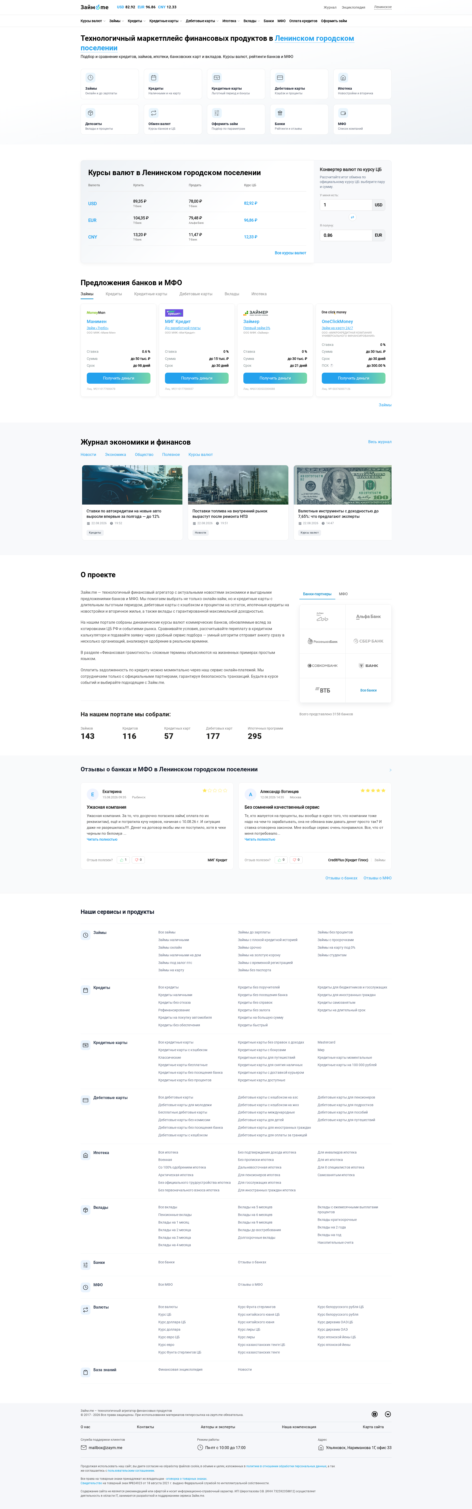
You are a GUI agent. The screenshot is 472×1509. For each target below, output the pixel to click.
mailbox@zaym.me (105, 1447)
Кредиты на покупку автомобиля (185, 1017)
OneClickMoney (337, 321)
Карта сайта (373, 1427)
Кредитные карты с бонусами (262, 1050)
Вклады (250, 21)
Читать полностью (102, 839)
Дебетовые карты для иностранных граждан (274, 1127)
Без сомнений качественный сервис (282, 807)
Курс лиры (246, 1337)
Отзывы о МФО (378, 878)
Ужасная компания (106, 807)
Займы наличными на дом (179, 955)
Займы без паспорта (254, 970)
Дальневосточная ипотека (259, 1167)
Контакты (145, 1427)
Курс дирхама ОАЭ (333, 1329)
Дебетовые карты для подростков (345, 1105)
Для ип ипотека (330, 1160)
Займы (114, 21)
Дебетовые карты (200, 21)
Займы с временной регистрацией (265, 963)
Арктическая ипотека (175, 1175)
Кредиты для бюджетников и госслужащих (352, 987)
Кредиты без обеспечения (179, 1025)
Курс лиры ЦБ (249, 1329)
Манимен (96, 321)
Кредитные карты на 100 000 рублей (347, 1065)
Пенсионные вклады (175, 1215)
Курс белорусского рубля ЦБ (341, 1307)
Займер (251, 321)
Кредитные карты (163, 21)
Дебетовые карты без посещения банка (190, 1127)
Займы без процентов (335, 932)
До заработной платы (183, 328)
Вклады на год (329, 1235)
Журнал (330, 7)
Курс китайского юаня (256, 1322)
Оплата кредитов (303, 21)
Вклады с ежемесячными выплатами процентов (348, 1209)
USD (120, 7)
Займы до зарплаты (254, 932)
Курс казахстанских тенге (259, 1352)
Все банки (368, 690)
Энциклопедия (353, 7)
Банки (269, 21)
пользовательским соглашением (131, 1470)
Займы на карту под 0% (336, 947)
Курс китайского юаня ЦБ (259, 1314)
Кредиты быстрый (253, 1025)
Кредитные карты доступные (261, 1080)
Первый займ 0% (256, 328)
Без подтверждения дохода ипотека (267, 1152)
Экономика (115, 454)
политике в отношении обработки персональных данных (286, 1466)
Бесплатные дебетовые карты (182, 1112)
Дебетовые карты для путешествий (346, 1120)
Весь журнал (380, 441)
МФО (282, 21)
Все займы (167, 932)
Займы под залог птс (175, 963)
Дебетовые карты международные (266, 1112)
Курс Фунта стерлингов (257, 1307)
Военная (165, 1160)
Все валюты (168, 1307)
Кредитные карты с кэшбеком (182, 1050)
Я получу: (327, 225)
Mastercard (326, 1042)
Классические (169, 1057)
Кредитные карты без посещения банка (190, 1072)
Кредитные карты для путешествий (266, 1057)
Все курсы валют (290, 253)
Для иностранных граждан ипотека (267, 1190)
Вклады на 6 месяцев (255, 1215)
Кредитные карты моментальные (345, 1057)
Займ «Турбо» (98, 328)
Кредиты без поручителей (259, 987)
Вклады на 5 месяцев (255, 1207)
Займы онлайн (170, 947)
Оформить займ (334, 21)
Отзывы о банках (341, 878)
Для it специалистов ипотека (341, 1167)
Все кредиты (168, 987)
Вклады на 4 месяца (174, 1245)
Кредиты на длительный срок (342, 1010)
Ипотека (229, 21)
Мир (321, 1050)
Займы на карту (171, 970)
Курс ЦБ (250, 185)
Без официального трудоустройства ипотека (194, 1183)
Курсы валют (91, 21)
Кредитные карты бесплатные (182, 1065)
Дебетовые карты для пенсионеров (346, 1097)
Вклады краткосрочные (337, 1220)
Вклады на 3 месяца (174, 1238)
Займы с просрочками (336, 940)
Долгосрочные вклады (256, 1238)
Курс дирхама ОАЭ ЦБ (335, 1322)
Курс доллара (169, 1329)
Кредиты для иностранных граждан (347, 995)
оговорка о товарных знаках (186, 1479)
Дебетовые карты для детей (261, 1120)
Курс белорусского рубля (338, 1314)
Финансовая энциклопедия (180, 1369)
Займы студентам (332, 955)
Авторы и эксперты (218, 1427)
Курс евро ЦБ (169, 1337)
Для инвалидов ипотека (337, 1152)
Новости (88, 454)
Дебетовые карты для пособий (343, 1112)
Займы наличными (173, 940)
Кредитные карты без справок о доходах (271, 1042)
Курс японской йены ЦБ (337, 1337)
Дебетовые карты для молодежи (185, 1105)
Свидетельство (91, 1483)
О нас (85, 1427)
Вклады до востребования (259, 1230)
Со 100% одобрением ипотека (182, 1167)
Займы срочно (249, 947)
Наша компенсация (299, 1427)
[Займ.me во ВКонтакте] (388, 1414)
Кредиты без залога (254, 1010)
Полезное (171, 454)
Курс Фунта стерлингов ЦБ (179, 1352)
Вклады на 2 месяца (174, 1230)
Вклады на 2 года (332, 1227)
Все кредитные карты (175, 1042)
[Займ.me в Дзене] (375, 1414)
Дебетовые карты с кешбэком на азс (268, 1097)
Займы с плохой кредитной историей (267, 940)
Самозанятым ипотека (336, 1175)
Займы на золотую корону (259, 955)
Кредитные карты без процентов (184, 1080)
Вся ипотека (168, 1152)
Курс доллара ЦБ (172, 1322)
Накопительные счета (336, 1242)
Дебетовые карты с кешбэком (182, 1135)
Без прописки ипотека (256, 1160)
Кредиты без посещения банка (263, 995)
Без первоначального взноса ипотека (189, 1190)
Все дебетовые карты (175, 1097)
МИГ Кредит (178, 321)
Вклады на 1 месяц (173, 1222)
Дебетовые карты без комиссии (184, 1120)
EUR (141, 7)
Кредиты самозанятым (336, 1002)
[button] (382, 7)
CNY (161, 7)
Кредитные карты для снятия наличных (270, 1065)
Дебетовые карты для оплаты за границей (272, 1135)
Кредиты (135, 21)
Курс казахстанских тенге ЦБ (261, 1345)
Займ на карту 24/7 (337, 328)
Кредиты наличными (175, 995)
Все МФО (165, 1284)
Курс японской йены (334, 1345)
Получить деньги (118, 378)
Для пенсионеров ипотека (259, 1175)
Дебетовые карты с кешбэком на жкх (268, 1105)
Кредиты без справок (255, 1002)
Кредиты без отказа (174, 1002)
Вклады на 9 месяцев (255, 1222)
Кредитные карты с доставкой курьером (271, 1072)
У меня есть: (329, 195)
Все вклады (167, 1207)
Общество (144, 454)
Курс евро (166, 1345)
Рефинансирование (174, 1010)
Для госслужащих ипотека (259, 1183)
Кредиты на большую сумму (260, 1017)
